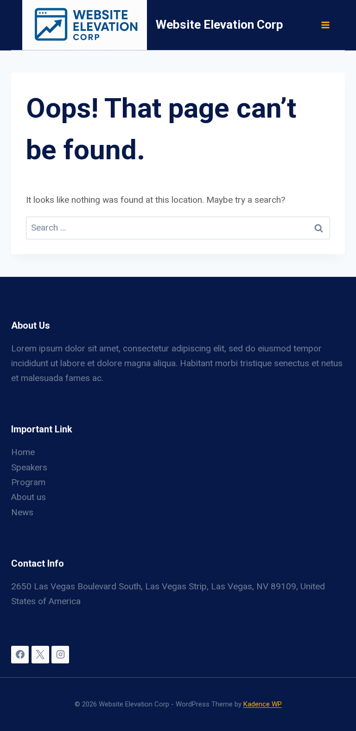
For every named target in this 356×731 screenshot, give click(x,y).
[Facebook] (20, 654)
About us (28, 497)
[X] (40, 654)
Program (28, 482)
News (22, 512)
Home (23, 452)
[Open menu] (325, 25)
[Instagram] (60, 654)
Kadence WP (262, 704)
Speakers (29, 467)
